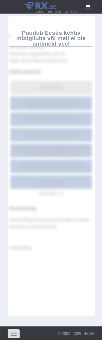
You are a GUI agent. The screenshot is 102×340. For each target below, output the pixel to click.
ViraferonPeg (51, 87)
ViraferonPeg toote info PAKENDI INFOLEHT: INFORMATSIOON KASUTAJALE (51, 150)
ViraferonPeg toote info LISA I (51, 103)
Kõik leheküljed (51, 182)
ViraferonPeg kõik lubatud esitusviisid (51, 166)
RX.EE (89, 333)
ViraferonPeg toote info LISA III (51, 134)
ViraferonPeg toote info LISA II (51, 119)
